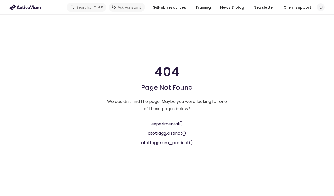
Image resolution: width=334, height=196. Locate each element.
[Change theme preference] (321, 7)
